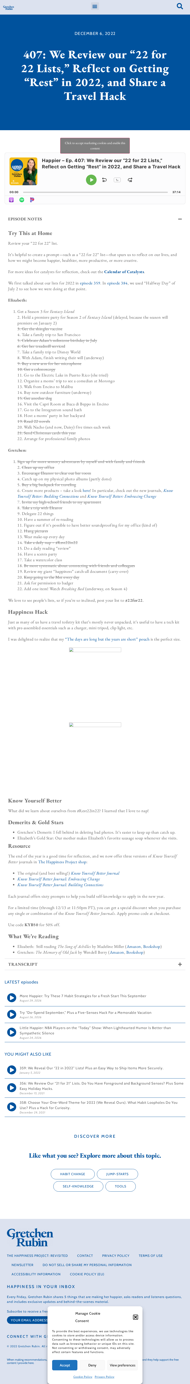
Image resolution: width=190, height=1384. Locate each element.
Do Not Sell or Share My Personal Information (87, 1265)
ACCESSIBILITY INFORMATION (36, 1274)
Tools (120, 1186)
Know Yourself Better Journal (95, 873)
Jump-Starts (117, 1174)
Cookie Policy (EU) (87, 1274)
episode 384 (117, 283)
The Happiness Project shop (62, 861)
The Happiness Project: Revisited (37, 1256)
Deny (92, 1365)
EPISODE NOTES (25, 219)
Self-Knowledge (78, 1186)
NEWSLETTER (22, 1265)
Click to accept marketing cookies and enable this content (95, 145)
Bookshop (151, 946)
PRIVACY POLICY (116, 1256)
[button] (135, 1317)
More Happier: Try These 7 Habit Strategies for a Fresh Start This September (83, 996)
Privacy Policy (104, 1376)
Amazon (134, 946)
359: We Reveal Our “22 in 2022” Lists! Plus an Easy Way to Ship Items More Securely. (92, 1068)
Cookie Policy (82, 1376)
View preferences (122, 1365)
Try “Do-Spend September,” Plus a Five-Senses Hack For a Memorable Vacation (86, 1013)
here (86, 490)
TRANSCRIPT (23, 964)
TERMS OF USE (151, 1256)
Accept (65, 1365)
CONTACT (85, 1256)
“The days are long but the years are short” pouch (107, 639)
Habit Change (72, 1174)
